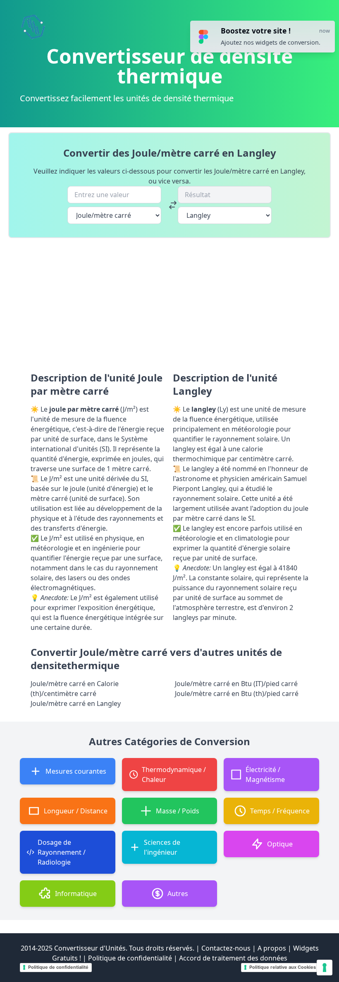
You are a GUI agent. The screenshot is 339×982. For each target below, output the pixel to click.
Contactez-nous (226, 948)
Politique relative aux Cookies (282, 967)
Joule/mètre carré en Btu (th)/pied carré (236, 693)
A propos (272, 948)
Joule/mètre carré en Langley (76, 703)
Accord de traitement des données (233, 958)
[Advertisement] (169, 300)
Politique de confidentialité (130, 958)
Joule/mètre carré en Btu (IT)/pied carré (236, 683)
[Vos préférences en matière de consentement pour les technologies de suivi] (324, 967)
